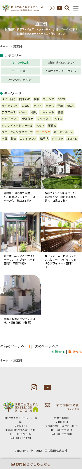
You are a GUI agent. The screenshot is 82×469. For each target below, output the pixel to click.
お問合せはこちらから (33, 464)
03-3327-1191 (23, 438)
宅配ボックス (10, 119)
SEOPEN (71, 139)
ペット (40, 125)
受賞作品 (27, 119)
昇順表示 (58, 351)
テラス (49, 106)
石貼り (70, 106)
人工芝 (58, 119)
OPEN (61, 99)
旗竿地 (44, 139)
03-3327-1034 (64, 434)
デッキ (38, 106)
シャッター (44, 119)
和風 (34, 112)
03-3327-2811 (64, 430)
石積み (52, 125)
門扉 (4, 139)
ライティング (10, 106)
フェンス (48, 99)
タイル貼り (9, 99)
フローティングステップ (17, 132)
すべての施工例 (20, 62)
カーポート (47, 112)
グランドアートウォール (17, 125)
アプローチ (9, 112)
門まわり (25, 99)
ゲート (23, 112)
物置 (13, 139)
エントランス (28, 139)
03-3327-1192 (23, 434)
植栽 (37, 99)
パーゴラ (57, 139)
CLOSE (26, 106)
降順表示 (75, 351)
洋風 (60, 106)
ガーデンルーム (63, 132)
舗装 (60, 112)
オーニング (43, 132)
